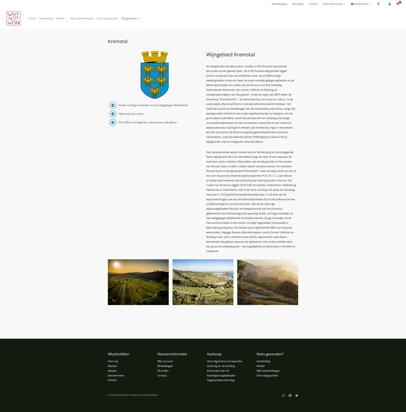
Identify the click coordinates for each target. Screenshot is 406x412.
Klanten (112, 366)
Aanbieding (263, 361)
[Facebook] (290, 395)
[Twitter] (296, 395)
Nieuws (112, 370)
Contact (162, 375)
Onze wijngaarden (267, 375)
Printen (112, 380)
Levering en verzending (221, 366)
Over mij (113, 361)
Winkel (261, 366)
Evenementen (116, 375)
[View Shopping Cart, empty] (397, 4)
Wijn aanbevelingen (268, 370)
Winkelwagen (165, 366)
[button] (344, 4)
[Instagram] (283, 395)
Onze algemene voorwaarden (224, 361)
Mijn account (165, 361)
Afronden (163, 370)
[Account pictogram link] (389, 4)
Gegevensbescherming (220, 380)
